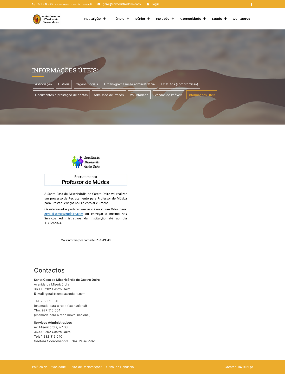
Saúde (217, 18)
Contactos (241, 18)
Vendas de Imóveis (168, 95)
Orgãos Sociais (87, 84)
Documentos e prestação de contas (61, 95)
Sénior (140, 18)
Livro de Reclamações (86, 367)
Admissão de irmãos (109, 95)
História (64, 84)
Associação (43, 84)
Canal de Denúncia (120, 367)
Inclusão (162, 18)
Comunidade (190, 18)
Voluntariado (139, 95)
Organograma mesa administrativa (129, 84)
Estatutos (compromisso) (179, 84)
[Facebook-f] (251, 4)
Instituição (92, 18)
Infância (118, 18)
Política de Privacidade (49, 367)
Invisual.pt (245, 367)
